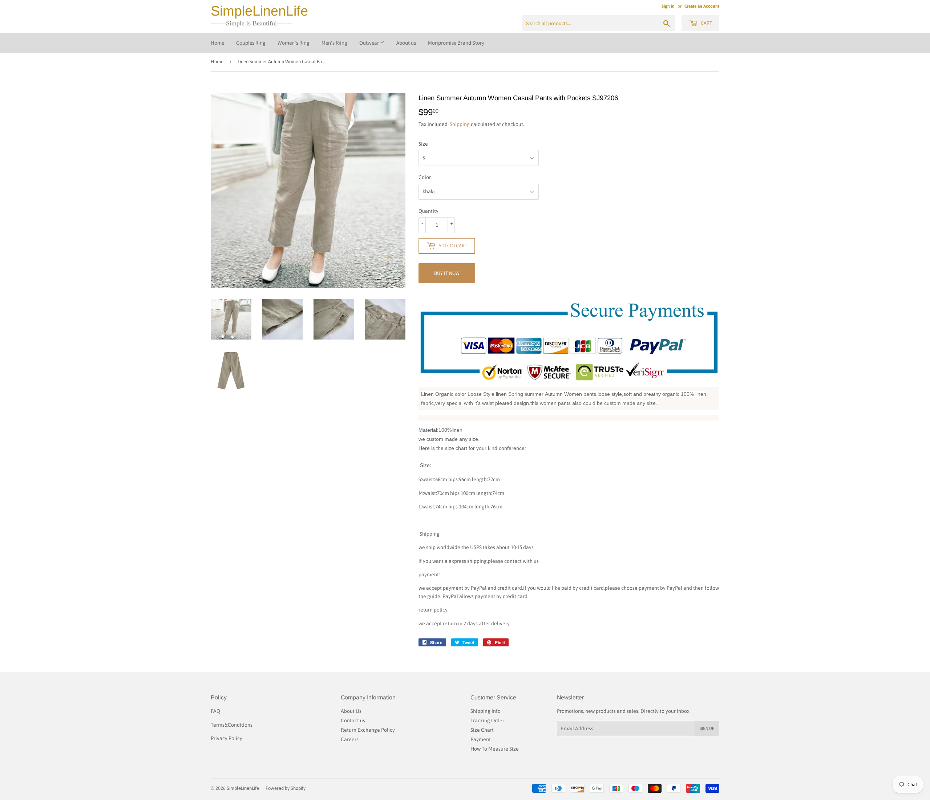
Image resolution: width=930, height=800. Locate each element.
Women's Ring (294, 42)
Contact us (353, 720)
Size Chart (482, 730)
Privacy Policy (226, 738)
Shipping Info (485, 711)
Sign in (668, 6)
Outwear (369, 42)
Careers (350, 739)
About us (406, 42)
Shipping (460, 124)
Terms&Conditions (231, 725)
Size (423, 144)
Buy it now (447, 273)
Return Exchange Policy (368, 730)
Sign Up (707, 728)
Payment (480, 739)
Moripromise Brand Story (456, 42)
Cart (706, 23)
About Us (351, 711)
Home (217, 42)
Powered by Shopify (286, 788)
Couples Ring (251, 42)
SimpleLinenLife (259, 11)
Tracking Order (487, 720)
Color (424, 177)
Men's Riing (334, 42)
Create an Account (701, 6)
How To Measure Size (494, 749)
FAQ (215, 711)
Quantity (428, 211)
